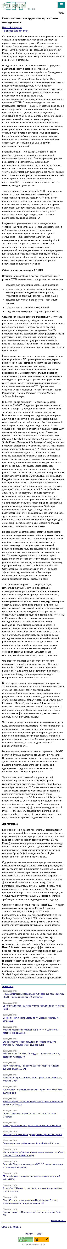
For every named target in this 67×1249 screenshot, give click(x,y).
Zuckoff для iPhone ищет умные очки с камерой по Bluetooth (32, 1125)
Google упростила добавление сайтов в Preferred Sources (31, 1143)
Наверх (38, 1234)
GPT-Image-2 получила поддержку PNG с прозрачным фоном (32, 1134)
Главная (29, 1234)
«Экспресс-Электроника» (15, 30)
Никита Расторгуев (12, 27)
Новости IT (7, 986)
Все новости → (58, 1220)
